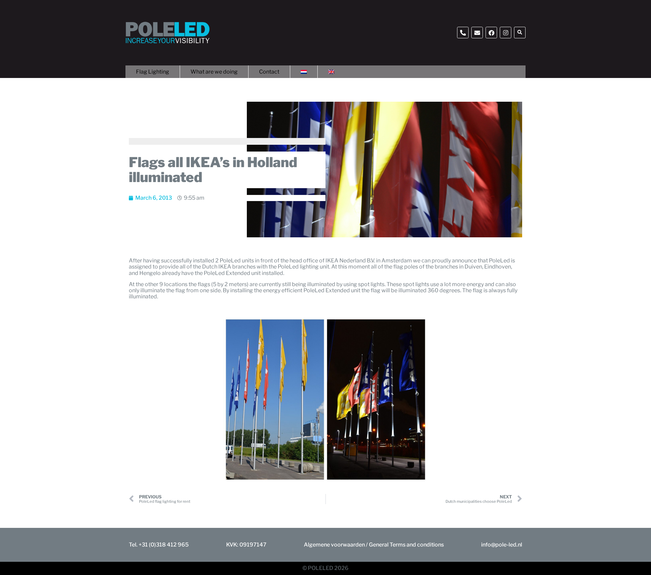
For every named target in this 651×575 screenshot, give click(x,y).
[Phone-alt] (463, 32)
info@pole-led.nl (501, 544)
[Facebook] (491, 32)
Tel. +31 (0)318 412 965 (159, 544)
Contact (269, 71)
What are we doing (214, 71)
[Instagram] (505, 32)
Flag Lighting (152, 71)
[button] (520, 32)
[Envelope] (477, 32)
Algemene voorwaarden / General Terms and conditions (374, 544)
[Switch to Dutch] (303, 71)
